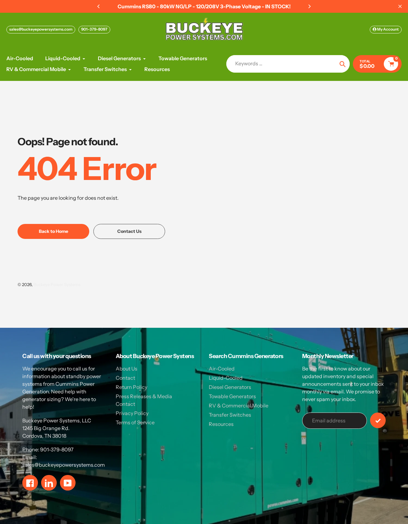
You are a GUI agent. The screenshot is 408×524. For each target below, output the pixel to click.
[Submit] (378, 420)
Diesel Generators (230, 387)
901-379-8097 (94, 29)
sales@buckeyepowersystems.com (40, 29)
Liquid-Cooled (226, 378)
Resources (221, 424)
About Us (126, 368)
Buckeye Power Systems (56, 284)
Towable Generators (232, 396)
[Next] (309, 6)
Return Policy (131, 387)
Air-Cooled (222, 368)
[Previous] (99, 6)
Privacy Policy (132, 413)
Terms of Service (135, 422)
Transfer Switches (230, 415)
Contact (125, 378)
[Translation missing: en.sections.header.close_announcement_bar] (400, 6)
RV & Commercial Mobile (238, 405)
